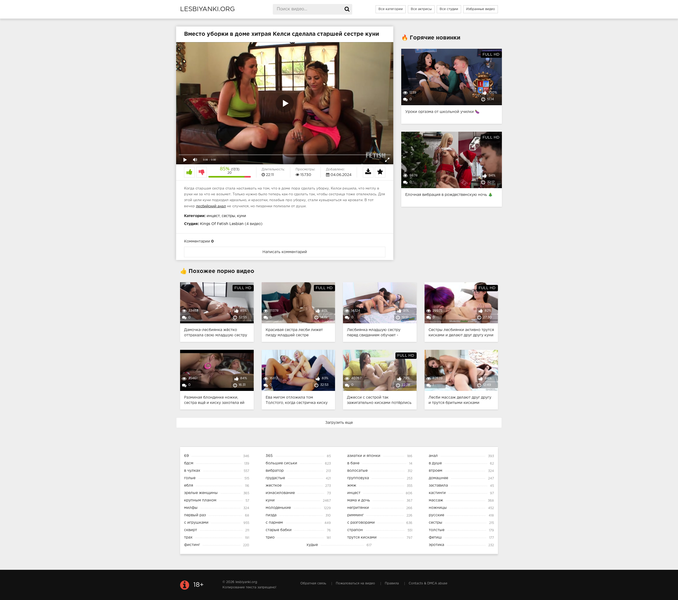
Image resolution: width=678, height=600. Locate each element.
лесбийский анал (211, 206)
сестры (228, 216)
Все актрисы (421, 9)
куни (241, 216)
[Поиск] (347, 9)
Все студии (449, 9)
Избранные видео (480, 9)
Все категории (390, 9)
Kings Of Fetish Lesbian (222, 224)
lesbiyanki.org (207, 9)
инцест (213, 216)
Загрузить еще (339, 422)
